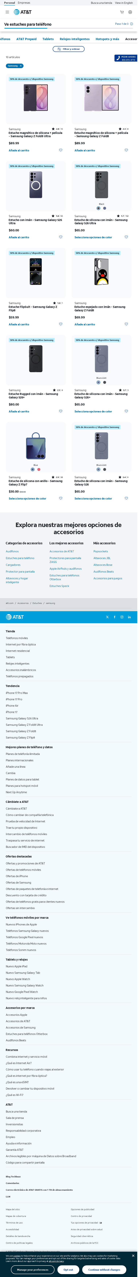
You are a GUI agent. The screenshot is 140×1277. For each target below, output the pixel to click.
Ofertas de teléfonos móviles (23, 869)
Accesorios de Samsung (21, 1027)
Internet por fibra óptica (21, 644)
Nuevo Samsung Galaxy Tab (23, 972)
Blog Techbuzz (13, 1176)
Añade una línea (15, 766)
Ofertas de (17, 876)
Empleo (10, 1137)
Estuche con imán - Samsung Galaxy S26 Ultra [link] (35, 221)
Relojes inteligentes (17, 663)
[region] (36, 114)
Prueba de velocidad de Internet (25, 821)
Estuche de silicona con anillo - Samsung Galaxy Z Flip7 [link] (36, 482)
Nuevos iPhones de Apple (21, 924)
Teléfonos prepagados (19, 676)
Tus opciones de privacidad (84, 1222)
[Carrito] (122, 12)
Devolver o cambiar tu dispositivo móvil (30, 1088)
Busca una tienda (101, 2)
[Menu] (7, 12)
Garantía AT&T (15, 1149)
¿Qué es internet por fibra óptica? (26, 1076)
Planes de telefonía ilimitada (23, 754)
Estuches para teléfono (20, 558)
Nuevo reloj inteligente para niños (26, 998)
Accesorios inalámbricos (21, 670)
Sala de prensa (15, 1118)
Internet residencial (18, 651)
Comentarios (12, 1183)
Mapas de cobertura (16, 1216)
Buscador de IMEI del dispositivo (25, 847)
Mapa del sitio (13, 1209)
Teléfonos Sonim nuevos (21, 950)
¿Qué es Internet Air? (19, 1063)
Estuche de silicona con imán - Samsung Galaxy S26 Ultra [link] (101, 221)
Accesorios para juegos (108, 578)
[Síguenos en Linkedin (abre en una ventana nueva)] (129, 617)
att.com (9, 603)
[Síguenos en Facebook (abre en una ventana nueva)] (114, 617)
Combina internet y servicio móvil (26, 1056)
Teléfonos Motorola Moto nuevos (26, 943)
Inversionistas (14, 1124)
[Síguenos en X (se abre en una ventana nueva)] (107, 617)
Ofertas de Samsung (18, 882)
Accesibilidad (12, 1229)
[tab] (26, 38)
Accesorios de (18, 1021)
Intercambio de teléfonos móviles (26, 834)
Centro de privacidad (81, 1216)
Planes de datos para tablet (22, 779)
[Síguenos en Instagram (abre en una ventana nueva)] (122, 617)
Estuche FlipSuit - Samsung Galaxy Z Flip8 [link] (33, 308)
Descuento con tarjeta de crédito (26, 895)
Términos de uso (14, 1222)
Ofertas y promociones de (25, 863)
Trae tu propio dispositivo (21, 827)
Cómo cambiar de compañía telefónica (30, 815)
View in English (124, 2)
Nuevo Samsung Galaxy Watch (25, 985)
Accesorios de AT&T (62, 551)
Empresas (24, 2)
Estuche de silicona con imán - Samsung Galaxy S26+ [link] (101, 395)
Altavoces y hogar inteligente (17, 580)
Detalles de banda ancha (18, 1236)
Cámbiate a (16, 808)
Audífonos (12, 551)
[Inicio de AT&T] (22, 12)
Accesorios (23, 603)
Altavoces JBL (102, 558)
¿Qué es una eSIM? (17, 1082)
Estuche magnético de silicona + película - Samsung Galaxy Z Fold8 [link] (101, 134)
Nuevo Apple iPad (16, 966)
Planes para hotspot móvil (22, 786)
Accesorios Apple (16, 1014)
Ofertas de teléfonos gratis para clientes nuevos (35, 901)
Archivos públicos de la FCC (84, 1242)
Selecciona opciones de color (93, 237)
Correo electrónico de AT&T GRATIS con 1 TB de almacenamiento (39, 1189)
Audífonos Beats (104, 571)
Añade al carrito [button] (19, 150)
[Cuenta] (130, 12)
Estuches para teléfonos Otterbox (27, 1034)
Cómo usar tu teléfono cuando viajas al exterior (35, 1069)
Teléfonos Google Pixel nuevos (24, 937)
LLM (8, 1196)
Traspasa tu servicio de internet (25, 840)
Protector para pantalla (20, 571)
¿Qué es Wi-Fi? (14, 1095)
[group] (68, 631)
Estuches (37, 603)
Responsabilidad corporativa (23, 1130)
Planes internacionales (19, 760)
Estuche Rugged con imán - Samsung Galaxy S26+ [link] (33, 395)
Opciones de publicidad (82, 1209)
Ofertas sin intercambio (20, 908)
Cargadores (13, 565)
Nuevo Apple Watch (18, 979)
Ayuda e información (19, 1143)
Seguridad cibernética (82, 1236)
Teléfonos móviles (17, 638)
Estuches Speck (60, 586)
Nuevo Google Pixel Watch (22, 992)
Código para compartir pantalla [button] (25, 1162)
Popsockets (101, 551)
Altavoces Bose (103, 565)
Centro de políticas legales (19, 1242)
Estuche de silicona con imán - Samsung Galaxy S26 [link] (101, 482)
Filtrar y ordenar (71, 49)
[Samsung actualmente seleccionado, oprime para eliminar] (21, 66)
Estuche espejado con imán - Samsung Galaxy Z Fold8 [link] (100, 308)
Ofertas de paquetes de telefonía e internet (32, 889)
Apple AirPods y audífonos (66, 568)
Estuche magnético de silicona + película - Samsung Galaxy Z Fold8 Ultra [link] (35, 134)
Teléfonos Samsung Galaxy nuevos (27, 931)
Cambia (10, 773)
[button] (124, 25)
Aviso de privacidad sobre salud (86, 1229)
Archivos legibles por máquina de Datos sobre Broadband (41, 1156)
